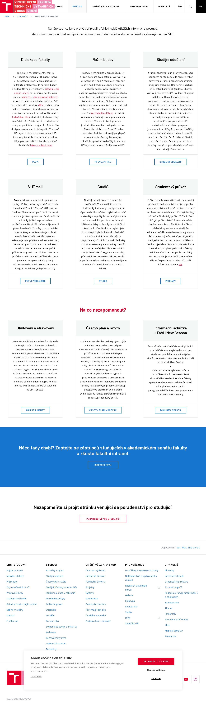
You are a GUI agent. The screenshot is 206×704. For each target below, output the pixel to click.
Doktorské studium (56, 643)
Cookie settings (156, 670)
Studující (22, 16)
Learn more (36, 676)
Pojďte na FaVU (14, 570)
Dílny (127, 617)
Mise (167, 625)
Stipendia (51, 609)
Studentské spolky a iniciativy (61, 626)
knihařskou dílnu (21, 117)
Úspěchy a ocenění (96, 615)
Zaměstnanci (172, 602)
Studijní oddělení (55, 576)
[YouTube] (186, 679)
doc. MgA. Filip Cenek (188, 547)
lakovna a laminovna (41, 145)
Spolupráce (131, 606)
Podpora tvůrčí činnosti (98, 621)
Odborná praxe (54, 604)
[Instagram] (196, 679)
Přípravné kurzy (14, 592)
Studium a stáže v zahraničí (60, 592)
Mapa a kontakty (174, 630)
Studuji (77, 6)
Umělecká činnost (95, 576)
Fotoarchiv (170, 613)
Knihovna (51, 632)
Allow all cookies (156, 661)
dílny (40, 105)
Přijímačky (11, 581)
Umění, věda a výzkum (106, 6)
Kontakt (10, 615)
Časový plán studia (56, 581)
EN (200, 6)
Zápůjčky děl (131, 623)
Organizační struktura (176, 581)
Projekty (90, 587)
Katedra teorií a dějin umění (21, 604)
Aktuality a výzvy (55, 570)
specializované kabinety (45, 97)
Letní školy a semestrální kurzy (141, 570)
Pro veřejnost (139, 6)
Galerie (129, 595)
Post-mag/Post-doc (96, 609)
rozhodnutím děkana (102, 113)
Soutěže (50, 615)
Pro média (170, 636)
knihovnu (26, 97)
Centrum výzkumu (95, 570)
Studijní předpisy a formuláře (61, 587)
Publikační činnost (95, 581)
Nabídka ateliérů (15, 576)
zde (180, 264)
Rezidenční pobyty (55, 598)
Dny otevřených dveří (17, 587)
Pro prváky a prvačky (46, 16)
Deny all (156, 678)
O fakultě (164, 6)
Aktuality (169, 570)
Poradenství (52, 621)
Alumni (168, 608)
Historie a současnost (176, 619)
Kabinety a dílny (14, 609)
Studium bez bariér (16, 598)
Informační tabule (174, 576)
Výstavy (90, 592)
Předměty (51, 649)
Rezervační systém (56, 637)
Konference (92, 598)
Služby (128, 612)
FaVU (7, 16)
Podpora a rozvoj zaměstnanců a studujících (181, 594)
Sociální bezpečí (173, 587)
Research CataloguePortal (136, 587)
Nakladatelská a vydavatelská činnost (141, 578)
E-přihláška (12, 621)
